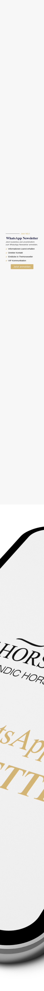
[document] (22, 495)
